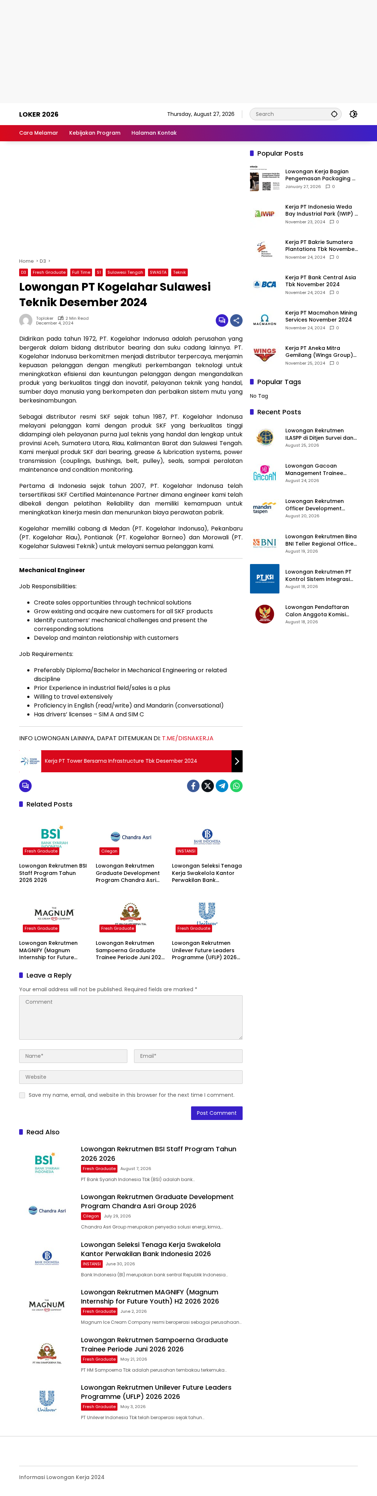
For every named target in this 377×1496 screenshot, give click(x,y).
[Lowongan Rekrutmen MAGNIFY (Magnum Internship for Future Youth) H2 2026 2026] (54, 914)
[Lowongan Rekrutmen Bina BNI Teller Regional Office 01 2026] (264, 543)
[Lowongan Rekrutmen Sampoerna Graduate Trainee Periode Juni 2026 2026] (131, 914)
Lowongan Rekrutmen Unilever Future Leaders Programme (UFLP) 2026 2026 (204, 950)
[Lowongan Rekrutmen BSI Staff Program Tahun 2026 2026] (54, 837)
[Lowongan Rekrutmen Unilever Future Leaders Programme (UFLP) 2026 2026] (207, 914)
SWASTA (158, 272)
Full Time (81, 272)
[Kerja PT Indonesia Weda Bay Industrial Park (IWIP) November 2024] (264, 213)
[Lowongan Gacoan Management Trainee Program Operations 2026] (264, 473)
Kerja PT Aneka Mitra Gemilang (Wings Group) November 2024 (319, 352)
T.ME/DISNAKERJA (188, 738)
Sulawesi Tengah (125, 272)
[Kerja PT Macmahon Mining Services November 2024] (264, 319)
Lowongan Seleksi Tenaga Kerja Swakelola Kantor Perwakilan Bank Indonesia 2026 (207, 873)
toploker (44, 318)
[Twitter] (207, 786)
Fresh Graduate (49, 272)
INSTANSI (186, 851)
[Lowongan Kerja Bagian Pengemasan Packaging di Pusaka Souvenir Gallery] (264, 178)
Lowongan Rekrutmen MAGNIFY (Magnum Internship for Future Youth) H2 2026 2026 (48, 950)
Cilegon (109, 851)
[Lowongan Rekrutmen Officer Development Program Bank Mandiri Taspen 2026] (264, 508)
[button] (334, 114)
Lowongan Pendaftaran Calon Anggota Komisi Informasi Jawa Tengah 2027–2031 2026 (317, 611)
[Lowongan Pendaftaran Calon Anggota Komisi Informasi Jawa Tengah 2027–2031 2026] (264, 614)
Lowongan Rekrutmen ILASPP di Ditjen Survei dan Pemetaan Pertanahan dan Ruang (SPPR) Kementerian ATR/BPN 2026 (319, 434)
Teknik (179, 272)
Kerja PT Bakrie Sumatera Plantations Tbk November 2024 (321, 246)
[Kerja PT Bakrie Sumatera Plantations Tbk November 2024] (264, 249)
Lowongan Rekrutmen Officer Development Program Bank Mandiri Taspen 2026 (315, 505)
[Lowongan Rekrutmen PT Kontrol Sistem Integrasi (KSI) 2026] (264, 578)
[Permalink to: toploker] (27, 320)
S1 (99, 272)
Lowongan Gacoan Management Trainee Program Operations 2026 (320, 469)
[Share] (236, 320)
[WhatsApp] (236, 786)
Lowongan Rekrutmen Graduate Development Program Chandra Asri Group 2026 (128, 873)
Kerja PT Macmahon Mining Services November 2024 (321, 316)
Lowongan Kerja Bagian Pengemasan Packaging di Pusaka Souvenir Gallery (321, 175)
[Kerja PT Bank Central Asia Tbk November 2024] (264, 284)
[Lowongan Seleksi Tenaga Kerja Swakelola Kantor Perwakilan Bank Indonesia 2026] (207, 837)
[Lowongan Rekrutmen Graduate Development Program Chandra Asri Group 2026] (131, 837)
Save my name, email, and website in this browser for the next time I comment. (132, 1095)
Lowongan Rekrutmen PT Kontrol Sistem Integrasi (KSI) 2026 (318, 575)
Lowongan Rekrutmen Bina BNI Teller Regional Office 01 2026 (321, 540)
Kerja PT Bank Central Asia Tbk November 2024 (320, 281)
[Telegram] (222, 786)
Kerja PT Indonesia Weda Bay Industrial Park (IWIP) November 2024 (320, 210)
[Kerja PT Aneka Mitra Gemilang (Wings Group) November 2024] (264, 355)
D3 (23, 272)
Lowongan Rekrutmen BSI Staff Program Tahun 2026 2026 (53, 873)
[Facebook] (193, 786)
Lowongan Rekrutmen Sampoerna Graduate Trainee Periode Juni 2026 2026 (130, 950)
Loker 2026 (39, 114)
